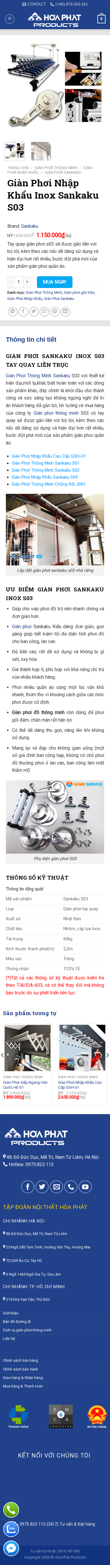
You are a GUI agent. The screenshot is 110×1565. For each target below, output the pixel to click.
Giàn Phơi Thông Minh (56, 167)
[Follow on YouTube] (85, 1187)
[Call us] (70, 1187)
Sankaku (29, 226)
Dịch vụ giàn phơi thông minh (27, 1330)
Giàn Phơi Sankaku (63, 172)
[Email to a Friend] (44, 312)
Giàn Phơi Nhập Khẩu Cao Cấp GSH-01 (49, 456)
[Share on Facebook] (23, 312)
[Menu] (9, 19)
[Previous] (8, 88)
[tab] (55, 339)
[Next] (94, 88)
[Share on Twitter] (34, 312)
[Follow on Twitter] (42, 1187)
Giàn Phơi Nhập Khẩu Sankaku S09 (45, 477)
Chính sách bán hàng (20, 1360)
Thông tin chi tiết (31, 339)
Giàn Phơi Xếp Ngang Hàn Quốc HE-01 (25, 1085)
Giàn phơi (22, 626)
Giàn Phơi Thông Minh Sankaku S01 (45, 463)
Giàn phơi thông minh (56, 413)
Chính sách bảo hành (20, 1369)
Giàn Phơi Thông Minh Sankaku (38, 375)
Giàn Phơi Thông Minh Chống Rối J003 (48, 484)
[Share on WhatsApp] (13, 312)
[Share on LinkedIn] (65, 312)
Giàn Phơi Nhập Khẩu (24, 298)
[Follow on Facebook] (27, 1187)
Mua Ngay (55, 282)
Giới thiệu (10, 1313)
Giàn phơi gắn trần (79, 292)
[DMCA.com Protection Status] (60, 1416)
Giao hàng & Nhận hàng (23, 1377)
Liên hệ (9, 1338)
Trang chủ (18, 167)
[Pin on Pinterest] (55, 312)
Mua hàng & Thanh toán (23, 1386)
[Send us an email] (56, 1187)
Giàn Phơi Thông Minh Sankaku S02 (45, 470)
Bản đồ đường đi (17, 1321)
